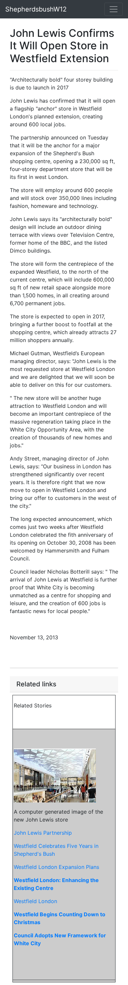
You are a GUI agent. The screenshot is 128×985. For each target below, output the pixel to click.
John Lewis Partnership (43, 832)
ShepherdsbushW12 (36, 9)
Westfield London (35, 901)
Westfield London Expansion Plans (56, 867)
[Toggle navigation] (113, 9)
